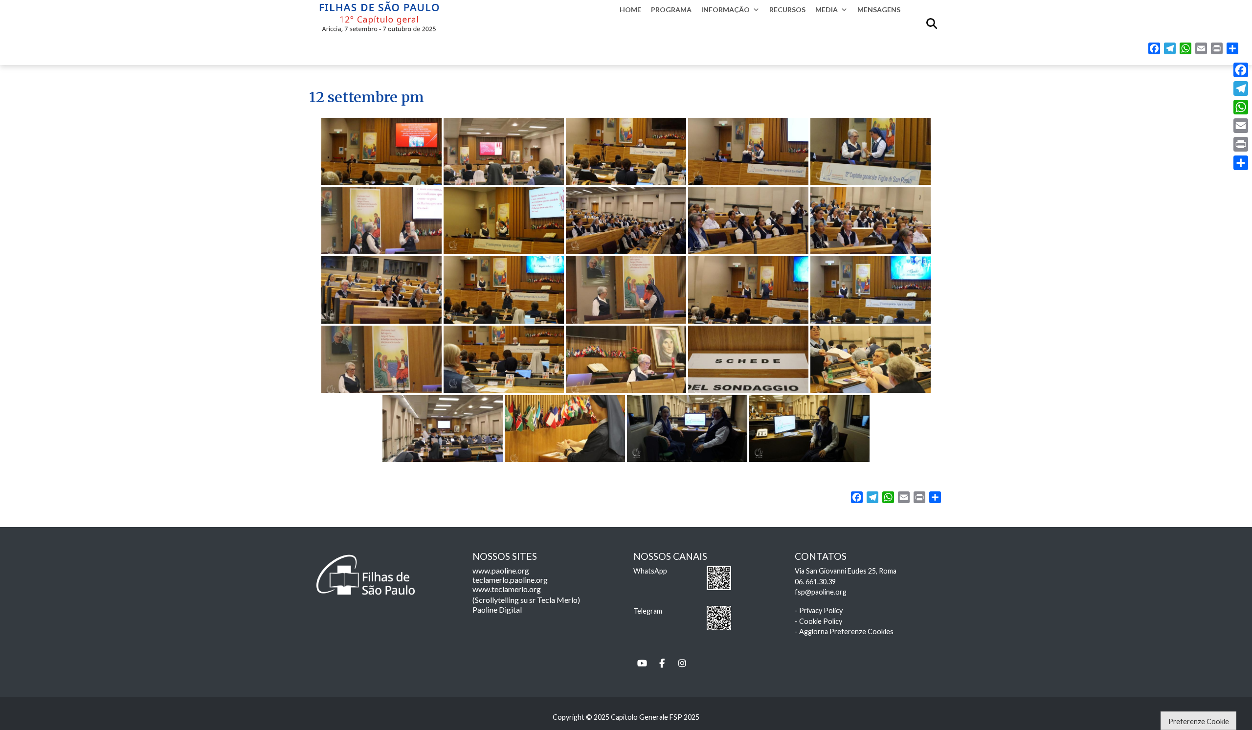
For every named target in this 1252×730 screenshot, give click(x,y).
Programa (671, 9)
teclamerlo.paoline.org (510, 579)
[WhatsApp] (1240, 107)
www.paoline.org (500, 570)
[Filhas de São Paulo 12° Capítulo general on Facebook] (662, 663)
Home (630, 9)
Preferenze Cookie (1198, 721)
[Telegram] (1240, 88)
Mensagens (878, 9)
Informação (725, 9)
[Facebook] (1240, 70)
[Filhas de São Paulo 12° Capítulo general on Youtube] (642, 663)
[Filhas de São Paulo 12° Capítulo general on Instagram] (682, 663)
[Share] (1240, 163)
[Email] (1240, 125)
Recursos (787, 9)
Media (826, 9)
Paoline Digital (497, 609)
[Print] (1240, 144)
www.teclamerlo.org (506, 589)
